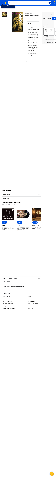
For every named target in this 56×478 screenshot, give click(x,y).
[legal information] (51, 14)
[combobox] (29, 3)
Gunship (29, 296)
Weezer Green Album (7, 296)
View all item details (33, 55)
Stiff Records (30, 298)
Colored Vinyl (31, 306)
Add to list (49, 42)
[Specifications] (39, 198)
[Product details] (39, 194)
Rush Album (5, 298)
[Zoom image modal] (20, 20)
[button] (17, 22)
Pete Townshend (28, 13)
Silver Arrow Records (32, 301)
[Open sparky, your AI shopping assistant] (52, 474)
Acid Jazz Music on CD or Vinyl (9, 308)
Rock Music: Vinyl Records (8, 303)
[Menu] (2, 3)
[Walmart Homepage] (5, 3)
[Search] (49, 3)
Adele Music (30, 308)
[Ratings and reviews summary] (39, 278)
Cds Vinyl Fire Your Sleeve (8, 301)
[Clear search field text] (47, 3)
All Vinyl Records (6, 306)
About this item (6, 190)
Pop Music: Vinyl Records (33, 303)
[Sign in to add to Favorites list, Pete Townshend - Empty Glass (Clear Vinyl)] (20, 17)
